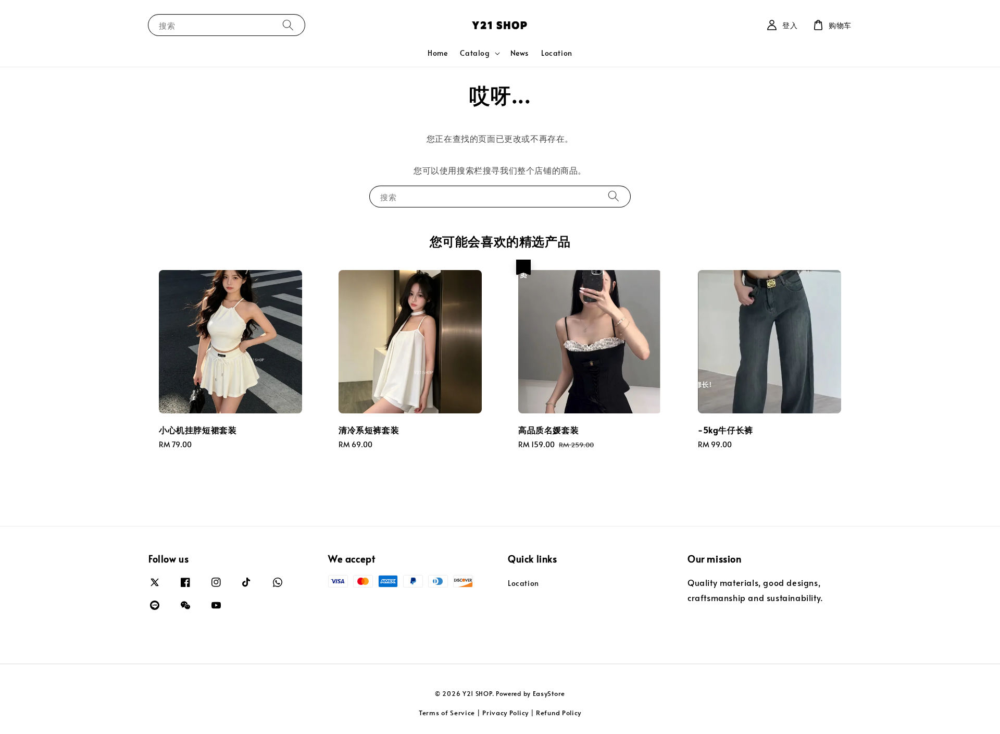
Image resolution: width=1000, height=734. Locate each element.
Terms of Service (447, 712)
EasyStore (549, 693)
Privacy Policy (505, 712)
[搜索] (288, 25)
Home (437, 53)
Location (556, 53)
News (519, 53)
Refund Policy (558, 712)
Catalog (475, 53)
